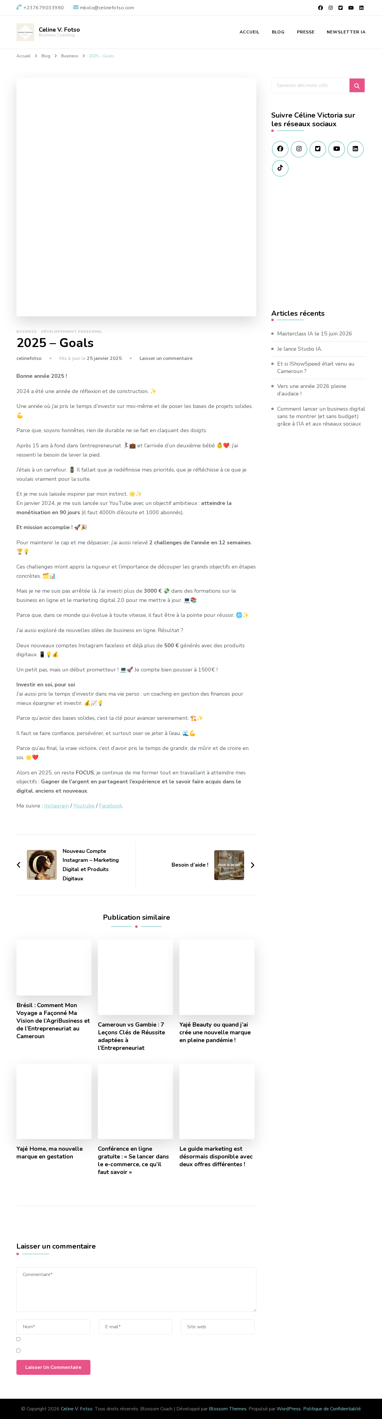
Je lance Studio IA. (299, 348)
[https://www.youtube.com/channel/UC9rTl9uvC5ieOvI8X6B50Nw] (336, 149)
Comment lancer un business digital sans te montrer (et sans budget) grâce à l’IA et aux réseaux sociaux (321, 416)
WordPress (289, 1409)
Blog (278, 32)
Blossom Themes (228, 1409)
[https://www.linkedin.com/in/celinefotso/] (355, 149)
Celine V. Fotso (59, 30)
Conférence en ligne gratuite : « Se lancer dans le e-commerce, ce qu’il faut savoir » (133, 1160)
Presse (306, 32)
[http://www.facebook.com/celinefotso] (280, 149)
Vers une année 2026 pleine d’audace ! (311, 390)
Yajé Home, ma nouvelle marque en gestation (49, 1153)
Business (26, 331)
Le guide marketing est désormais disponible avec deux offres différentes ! (216, 1156)
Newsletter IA (346, 32)
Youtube (84, 805)
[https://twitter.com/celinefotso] (317, 149)
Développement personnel (72, 331)
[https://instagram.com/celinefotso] (299, 149)
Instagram (56, 805)
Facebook (110, 805)
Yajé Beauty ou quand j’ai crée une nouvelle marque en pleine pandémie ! (215, 1032)
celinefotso (28, 358)
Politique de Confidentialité (332, 1409)
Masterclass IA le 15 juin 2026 (314, 333)
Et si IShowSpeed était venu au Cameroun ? (316, 367)
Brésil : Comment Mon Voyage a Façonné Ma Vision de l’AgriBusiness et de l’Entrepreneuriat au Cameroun (53, 1021)
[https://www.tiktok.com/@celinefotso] (280, 168)
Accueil (250, 32)
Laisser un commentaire (166, 358)
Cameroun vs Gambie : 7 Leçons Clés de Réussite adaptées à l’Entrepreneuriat (131, 1036)
